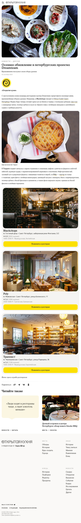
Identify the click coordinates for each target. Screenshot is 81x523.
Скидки (69, 472)
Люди (68, 441)
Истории (46, 447)
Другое (16, 61)
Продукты (46, 481)
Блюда (45, 468)
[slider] (40, 208)
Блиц (68, 456)
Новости (6, 61)
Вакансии (70, 478)
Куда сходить (47, 450)
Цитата (15, 430)
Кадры (68, 484)
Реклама (5, 508)
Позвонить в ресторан (40, 244)
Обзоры (53, 430)
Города (45, 453)
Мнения (69, 450)
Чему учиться (71, 447)
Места (44, 430)
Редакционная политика (28, 508)
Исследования (72, 486)
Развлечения (71, 453)
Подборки (46, 475)
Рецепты (45, 478)
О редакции (13, 508)
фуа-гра (74, 102)
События (69, 481)
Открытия (70, 475)
